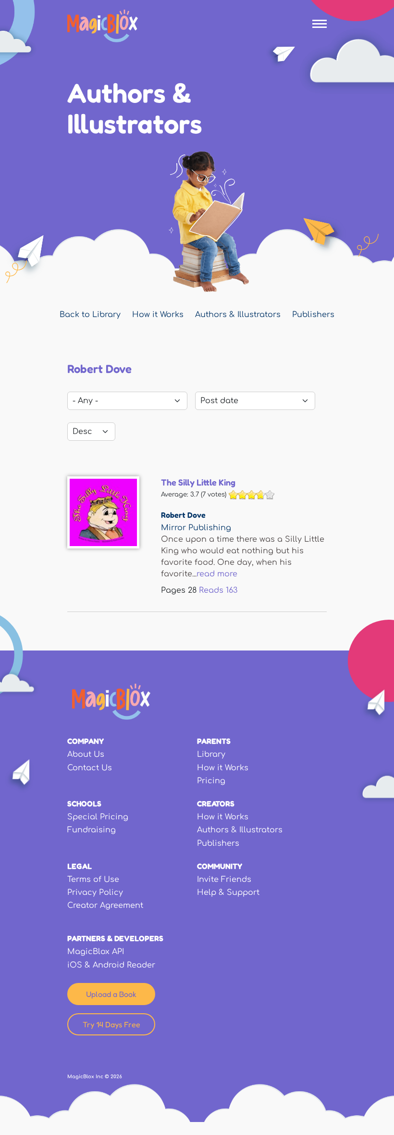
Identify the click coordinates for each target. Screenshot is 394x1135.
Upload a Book (111, 994)
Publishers (313, 315)
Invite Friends (224, 879)
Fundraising (91, 830)
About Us (85, 754)
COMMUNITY (219, 866)
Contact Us (89, 768)
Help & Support (228, 892)
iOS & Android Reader (111, 965)
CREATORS (215, 803)
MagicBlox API (95, 951)
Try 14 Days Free (111, 1024)
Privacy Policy (95, 892)
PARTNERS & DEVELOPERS (115, 938)
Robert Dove (183, 515)
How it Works (158, 315)
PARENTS (214, 741)
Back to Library (90, 315)
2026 (116, 1076)
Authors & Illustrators (238, 315)
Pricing (211, 781)
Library (211, 754)
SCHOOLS (84, 803)
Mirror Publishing (196, 527)
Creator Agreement (105, 905)
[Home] (102, 26)
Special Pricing (97, 817)
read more (217, 574)
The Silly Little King (198, 482)
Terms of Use (93, 879)
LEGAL (79, 866)
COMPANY (85, 741)
